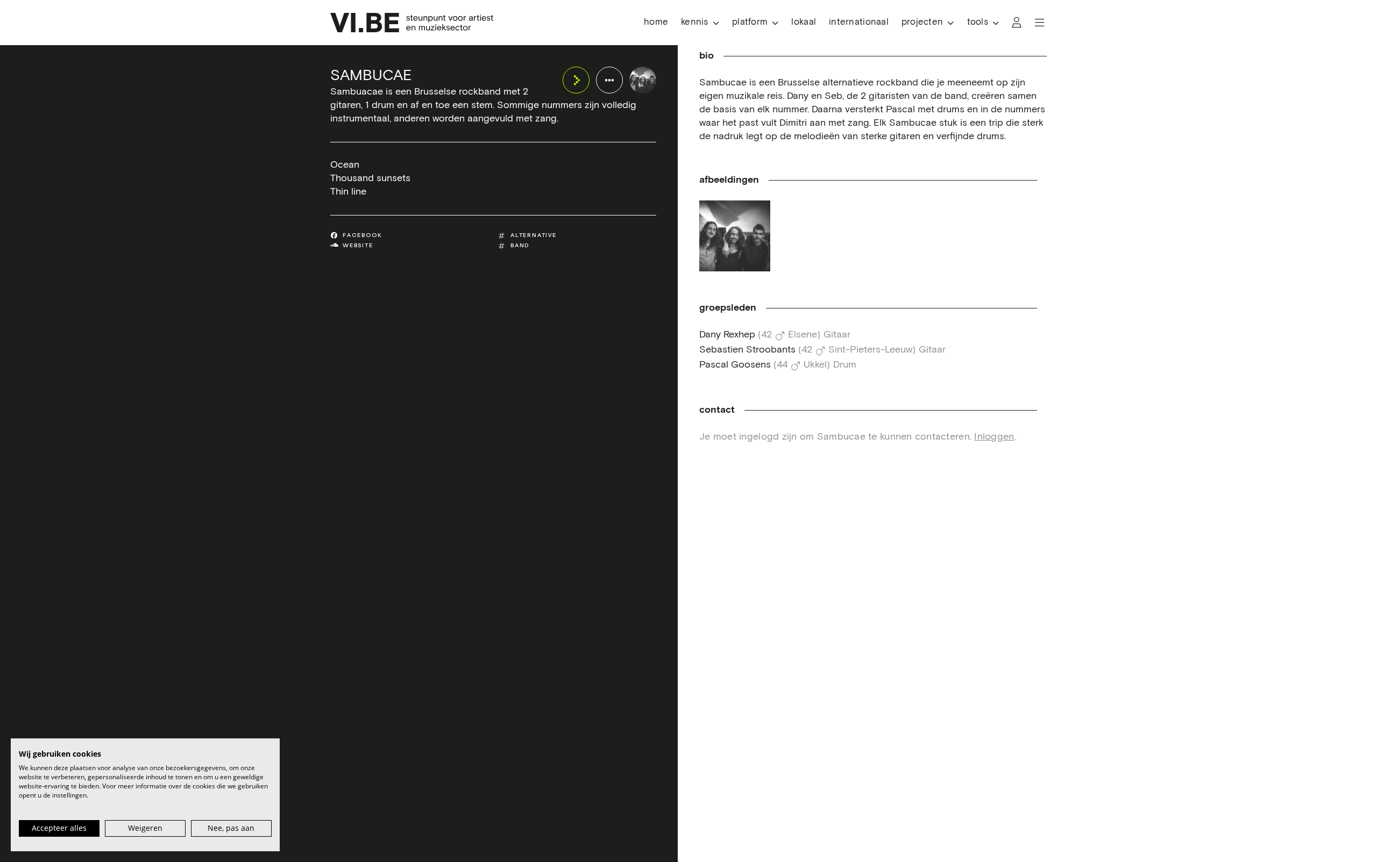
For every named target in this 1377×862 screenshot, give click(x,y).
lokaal (803, 22)
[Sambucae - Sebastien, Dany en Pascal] (734, 235)
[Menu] (1039, 22)
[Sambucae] (642, 80)
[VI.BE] (411, 22)
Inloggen (994, 437)
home (656, 22)
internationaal (859, 22)
